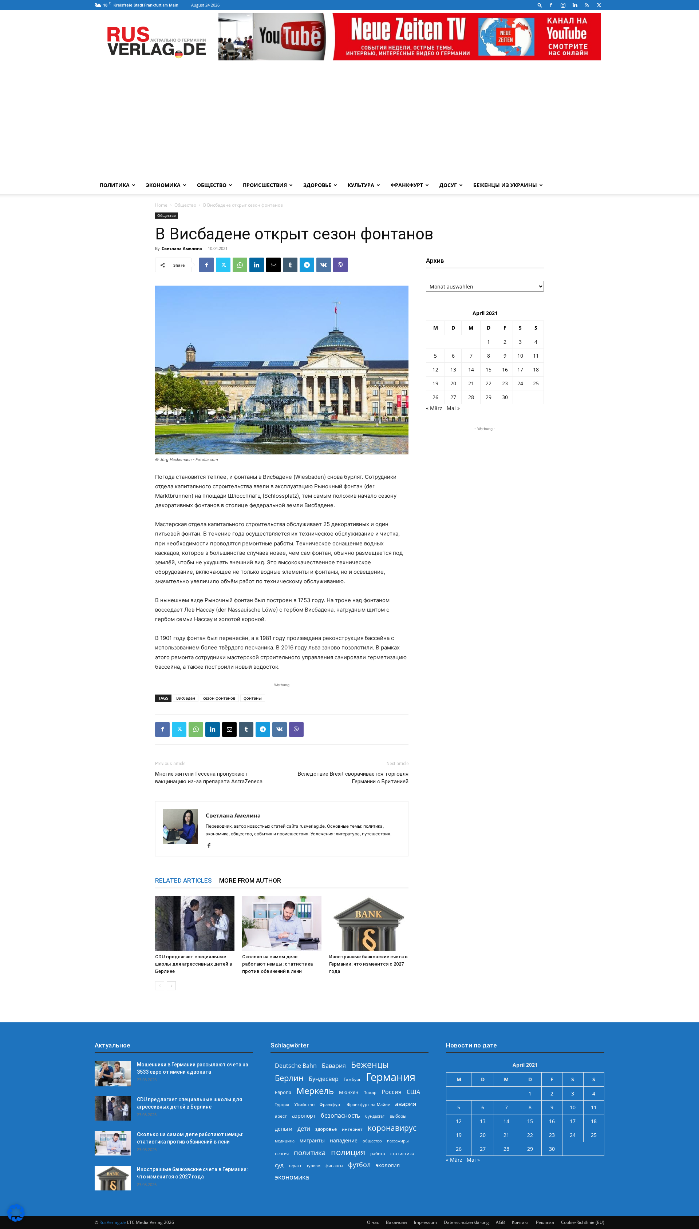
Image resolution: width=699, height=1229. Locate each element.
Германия (390, 1077)
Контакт (520, 1222)
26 (435, 397)
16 (505, 369)
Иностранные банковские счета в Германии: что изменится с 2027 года (368, 964)
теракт (295, 1165)
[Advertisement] (349, 122)
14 (471, 369)
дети (303, 1129)
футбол (359, 1165)
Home (161, 205)
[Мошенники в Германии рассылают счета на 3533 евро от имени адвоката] (113, 1073)
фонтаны (253, 698)
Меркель (315, 1090)
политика (310, 1152)
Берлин (289, 1078)
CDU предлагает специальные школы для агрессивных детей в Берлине (193, 964)
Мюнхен (348, 1092)
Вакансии (396, 1222)
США (413, 1092)
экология (388, 1165)
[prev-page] (159, 985)
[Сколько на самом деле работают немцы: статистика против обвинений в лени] (281, 923)
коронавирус (392, 1127)
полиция (348, 1152)
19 (435, 383)
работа (377, 1153)
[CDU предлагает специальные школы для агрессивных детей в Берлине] (194, 923)
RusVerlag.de (112, 1222)
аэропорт (304, 1115)
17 (520, 369)
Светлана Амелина (182, 248)
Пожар (369, 1092)
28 (471, 397)
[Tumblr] (290, 265)
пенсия (282, 1153)
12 (435, 369)
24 (520, 383)
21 (471, 383)
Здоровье (317, 185)
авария (405, 1103)
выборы (398, 1116)
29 (488, 397)
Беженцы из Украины (505, 185)
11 (536, 355)
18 (536, 369)
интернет (352, 1129)
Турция (282, 1104)
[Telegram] (307, 265)
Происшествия (265, 185)
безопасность (340, 1115)
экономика (292, 1177)
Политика (115, 185)
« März (434, 408)
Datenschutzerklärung (466, 1222)
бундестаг (374, 1116)
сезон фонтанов (219, 698)
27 (453, 397)
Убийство (304, 1104)
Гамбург (352, 1079)
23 (505, 383)
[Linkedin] (574, 5)
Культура (361, 185)
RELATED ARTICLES (183, 880)
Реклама (545, 1222)
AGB (500, 1222)
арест (281, 1116)
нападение (344, 1140)
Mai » (453, 408)
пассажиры (397, 1141)
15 (488, 369)
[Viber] (340, 265)
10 (520, 355)
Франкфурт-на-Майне (368, 1104)
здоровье (326, 1129)
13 (453, 369)
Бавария (334, 1066)
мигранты (312, 1140)
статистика (402, 1153)
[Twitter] (598, 5)
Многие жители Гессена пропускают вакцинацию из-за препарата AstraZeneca (208, 778)
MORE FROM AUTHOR (250, 880)
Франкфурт (407, 185)
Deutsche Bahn (296, 1066)
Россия (392, 1092)
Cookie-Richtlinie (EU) (582, 1222)
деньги (283, 1128)
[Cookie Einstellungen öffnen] (16, 1220)
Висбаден (185, 698)
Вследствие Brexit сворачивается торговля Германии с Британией (353, 778)
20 (453, 383)
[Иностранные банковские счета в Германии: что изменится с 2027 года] (368, 923)
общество (372, 1141)
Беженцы (370, 1065)
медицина (285, 1141)
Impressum (425, 1222)
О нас (373, 1222)
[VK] (323, 265)
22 (488, 383)
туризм (313, 1165)
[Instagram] (562, 5)
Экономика (163, 185)
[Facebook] (550, 5)
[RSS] (586, 5)
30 (505, 397)
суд (279, 1165)
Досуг (448, 185)
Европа (283, 1092)
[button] (539, 5)
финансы (334, 1165)
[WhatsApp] (240, 265)
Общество (211, 185)
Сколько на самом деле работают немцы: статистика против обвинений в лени (277, 964)
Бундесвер (324, 1079)
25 (536, 383)
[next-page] (171, 985)
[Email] (273, 265)
